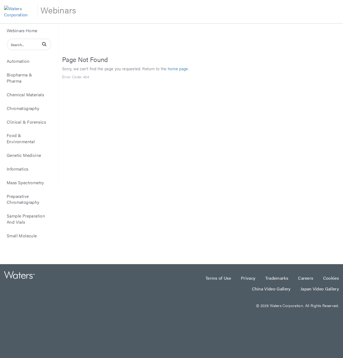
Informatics (17, 169)
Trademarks (277, 278)
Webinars (58, 10)
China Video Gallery (272, 289)
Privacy (249, 278)
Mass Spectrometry (25, 182)
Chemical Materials (25, 94)
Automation (18, 61)
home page (178, 68)
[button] (44, 44)
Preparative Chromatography (23, 199)
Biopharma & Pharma (19, 78)
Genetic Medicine (24, 155)
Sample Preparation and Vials (26, 219)
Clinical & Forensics (26, 122)
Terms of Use (219, 278)
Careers (306, 278)
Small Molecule (22, 235)
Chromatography (23, 108)
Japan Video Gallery (319, 289)
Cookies (331, 278)
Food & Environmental (21, 138)
